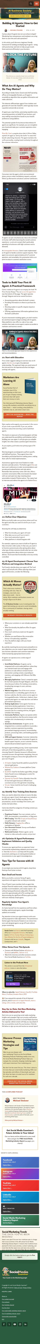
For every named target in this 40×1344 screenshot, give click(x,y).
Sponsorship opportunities (9, 1316)
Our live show (6, 1308)
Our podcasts (5, 1302)
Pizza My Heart (7, 133)
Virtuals (7, 785)
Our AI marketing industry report (11, 1313)
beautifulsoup (32, 818)
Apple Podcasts (20, 992)
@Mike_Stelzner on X (21, 952)
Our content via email (8, 1299)
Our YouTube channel (8, 1305)
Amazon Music (18, 994)
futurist (18, 930)
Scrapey (23, 818)
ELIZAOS (8, 772)
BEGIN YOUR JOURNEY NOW (20, 16)
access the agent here (29, 292)
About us (4, 1296)
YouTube (28, 957)
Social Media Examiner (12, 3)
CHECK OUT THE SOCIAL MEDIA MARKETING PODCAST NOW (20, 1082)
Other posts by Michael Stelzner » (14, 1120)
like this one (11, 363)
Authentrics (13, 852)
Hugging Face (20, 823)
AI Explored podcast (14, 1092)
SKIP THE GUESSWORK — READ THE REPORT (20, 415)
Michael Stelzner (21, 1100)
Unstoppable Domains (11, 251)
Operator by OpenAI (11, 778)
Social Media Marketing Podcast (18, 1113)
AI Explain (8, 763)
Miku (32, 465)
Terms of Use (18, 1288)
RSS (25, 994)
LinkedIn (21, 939)
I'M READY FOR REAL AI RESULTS (19, 615)
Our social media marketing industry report (14, 1311)
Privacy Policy (27, 1288)
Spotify (28, 992)
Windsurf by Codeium (12, 767)
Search (31, 3)
